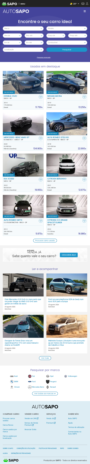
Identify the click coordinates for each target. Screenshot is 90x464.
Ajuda (70, 423)
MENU (23, 4)
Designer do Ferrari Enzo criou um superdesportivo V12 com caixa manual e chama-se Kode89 (21, 343)
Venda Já (50, 419)
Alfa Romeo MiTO (15, 221)
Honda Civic (10, 97)
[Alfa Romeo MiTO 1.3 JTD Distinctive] (23, 206)
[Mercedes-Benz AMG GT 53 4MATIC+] (23, 123)
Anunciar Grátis (30, 430)
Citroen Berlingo (56, 180)
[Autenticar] (83, 4)
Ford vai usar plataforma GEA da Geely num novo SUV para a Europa (65, 300)
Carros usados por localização (10, 437)
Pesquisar (66, 49)
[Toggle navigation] (84, 11)
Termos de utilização (76, 427)
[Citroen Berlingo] (66, 165)
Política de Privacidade (48, 448)
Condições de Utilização (26, 448)
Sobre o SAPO (8, 448)
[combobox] (23, 28)
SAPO (11, 460)
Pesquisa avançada (43, 57)
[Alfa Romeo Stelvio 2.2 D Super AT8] (66, 123)
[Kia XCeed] (23, 165)
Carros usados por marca (10, 431)
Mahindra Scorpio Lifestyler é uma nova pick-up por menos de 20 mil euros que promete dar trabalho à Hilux (66, 343)
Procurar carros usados (9, 420)
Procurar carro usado (45, 240)
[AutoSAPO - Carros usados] (16, 11)
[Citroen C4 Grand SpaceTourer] (66, 206)
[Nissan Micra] (66, 82)
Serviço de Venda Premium (31, 424)
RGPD (62, 448)
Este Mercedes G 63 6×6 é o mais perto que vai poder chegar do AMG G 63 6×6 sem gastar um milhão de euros (23, 301)
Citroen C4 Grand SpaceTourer (57, 222)
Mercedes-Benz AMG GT (16, 138)
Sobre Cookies (73, 448)
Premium (50, 423)
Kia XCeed (9, 180)
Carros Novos (8, 425)
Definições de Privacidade (21, 453)
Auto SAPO (72, 419)
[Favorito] (41, 97)
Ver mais (45, 358)
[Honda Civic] (23, 82)
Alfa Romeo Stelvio (58, 138)
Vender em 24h (31, 419)
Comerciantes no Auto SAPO (74, 433)
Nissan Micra (54, 97)
